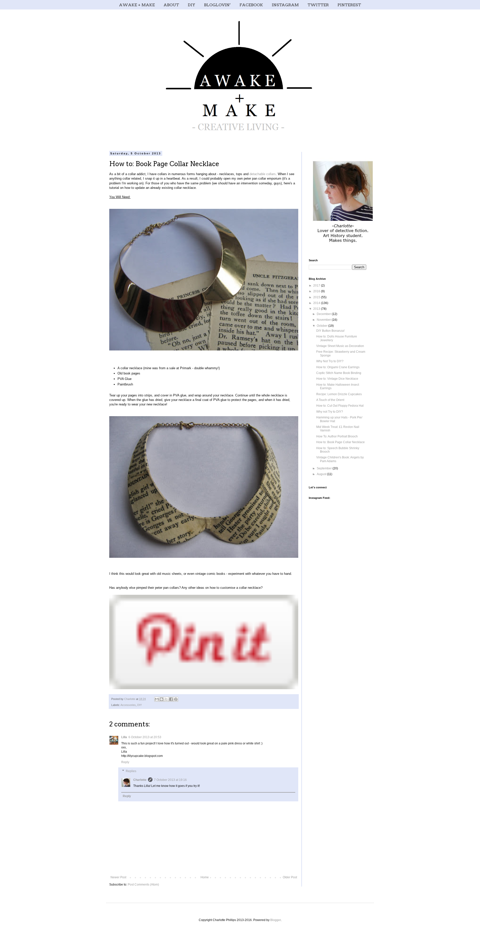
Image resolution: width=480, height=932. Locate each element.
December (324, 314)
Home (204, 877)
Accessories (128, 704)
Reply (125, 762)
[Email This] (156, 699)
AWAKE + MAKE (137, 4)
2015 (317, 297)
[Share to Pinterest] (175, 699)
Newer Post (118, 877)
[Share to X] (166, 699)
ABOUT (171, 4)
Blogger (275, 920)
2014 (317, 303)
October (322, 325)
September (324, 468)
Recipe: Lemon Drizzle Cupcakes (339, 394)
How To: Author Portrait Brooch (337, 436)
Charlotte (139, 780)
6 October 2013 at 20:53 (144, 737)
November (324, 319)
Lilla (124, 737)
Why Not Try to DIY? (330, 361)
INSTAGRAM (285, 4)
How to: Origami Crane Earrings (338, 367)
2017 (317, 285)
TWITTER (318, 4)
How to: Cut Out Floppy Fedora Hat (340, 405)
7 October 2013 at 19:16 (170, 780)
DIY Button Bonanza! (330, 330)
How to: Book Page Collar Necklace (340, 442)
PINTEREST (349, 4)
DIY (191, 4)
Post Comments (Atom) (143, 884)
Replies (131, 771)
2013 (317, 309)
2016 (317, 291)
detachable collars (263, 174)
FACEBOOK (251, 4)
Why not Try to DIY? (329, 411)
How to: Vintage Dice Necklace (337, 378)
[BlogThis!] (161, 699)
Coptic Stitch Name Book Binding (338, 373)
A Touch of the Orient (330, 400)
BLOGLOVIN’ (217, 4)
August (322, 474)
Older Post (290, 877)
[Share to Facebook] (171, 699)
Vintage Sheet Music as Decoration (340, 346)
